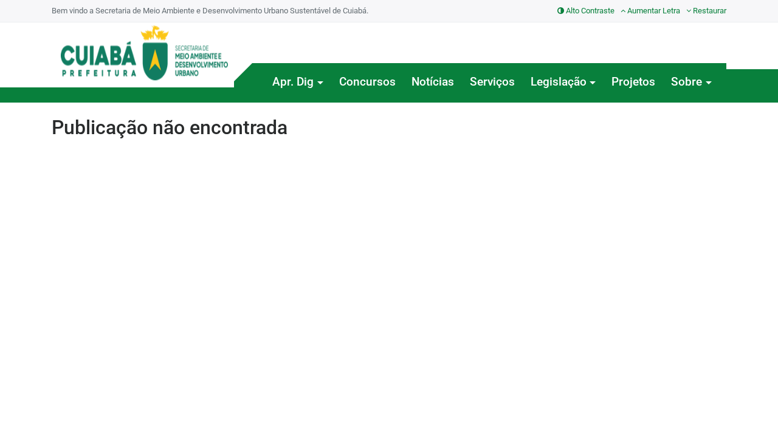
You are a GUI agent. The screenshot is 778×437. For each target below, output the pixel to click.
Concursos (367, 82)
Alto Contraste (589, 10)
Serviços (492, 82)
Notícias (432, 82)
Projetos (633, 82)
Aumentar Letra (652, 10)
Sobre (686, 82)
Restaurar (708, 10)
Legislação (559, 82)
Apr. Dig (293, 82)
